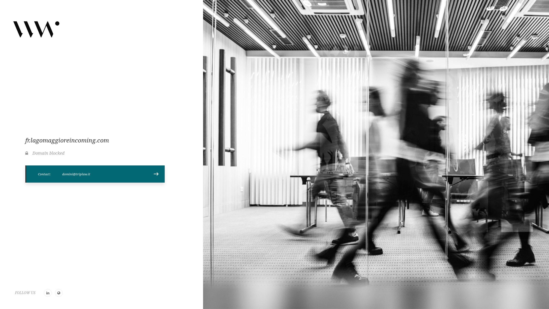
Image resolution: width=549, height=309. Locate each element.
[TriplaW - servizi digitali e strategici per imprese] (36, 29)
